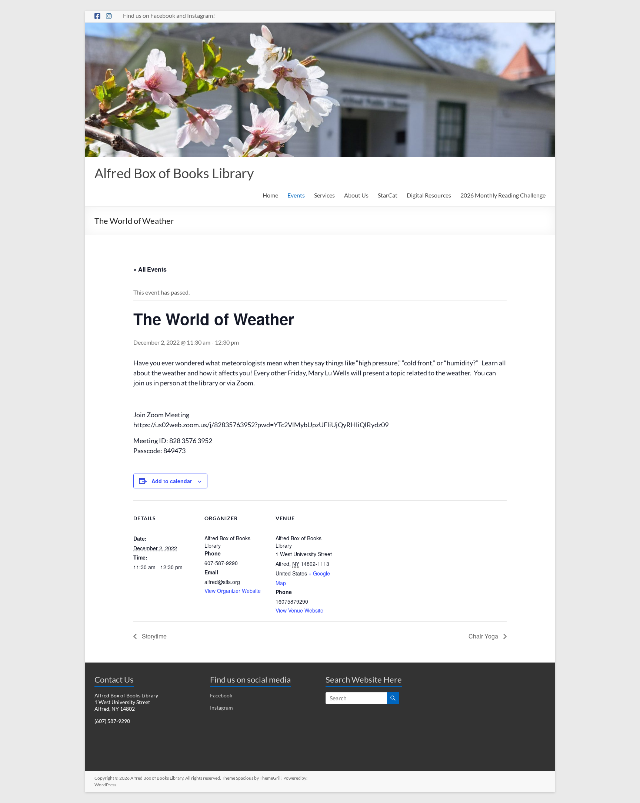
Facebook (221, 695)
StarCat (387, 195)
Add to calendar (171, 481)
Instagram (221, 707)
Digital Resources (429, 195)
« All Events (150, 269)
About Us (356, 195)
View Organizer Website (232, 590)
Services (324, 195)
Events (296, 195)
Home (270, 195)
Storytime (153, 636)
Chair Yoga (484, 636)
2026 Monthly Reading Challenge (503, 195)
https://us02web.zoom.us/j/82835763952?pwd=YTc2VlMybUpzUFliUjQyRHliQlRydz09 (261, 425)
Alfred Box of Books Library (174, 173)
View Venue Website (299, 610)
